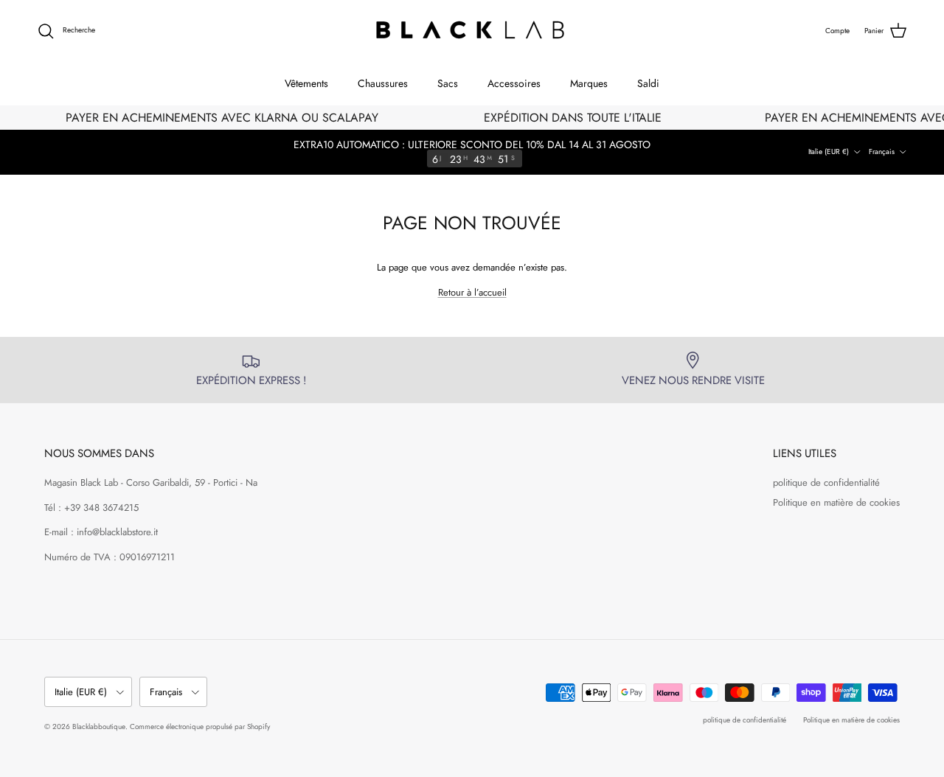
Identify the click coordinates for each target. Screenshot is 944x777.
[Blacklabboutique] (472, 31)
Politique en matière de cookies (836, 502)
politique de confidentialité (826, 482)
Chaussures (383, 83)
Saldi (648, 83)
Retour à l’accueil (472, 292)
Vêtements (306, 83)
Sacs (447, 83)
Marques (589, 83)
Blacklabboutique (98, 726)
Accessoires (514, 83)
